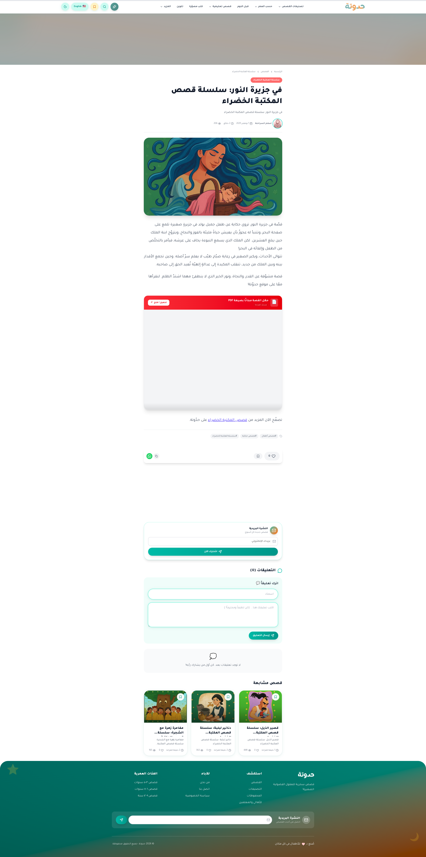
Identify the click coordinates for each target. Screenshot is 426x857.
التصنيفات (255, 789)
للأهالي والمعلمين (250, 802)
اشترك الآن (210, 551)
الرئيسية (278, 72)
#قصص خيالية (249, 436)
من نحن (205, 782)
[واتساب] (149, 456)
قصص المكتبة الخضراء (227, 420)
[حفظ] (258, 456)
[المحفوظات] (95, 7)
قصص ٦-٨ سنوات (146, 789)
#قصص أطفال (269, 436)
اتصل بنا (204, 789)
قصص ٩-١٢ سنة (147, 795)
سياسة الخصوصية (197, 795)
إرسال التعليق (261, 635)
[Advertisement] (213, 38)
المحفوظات (254, 795)
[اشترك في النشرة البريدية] (121, 820)
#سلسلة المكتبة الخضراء (225, 436)
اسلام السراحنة (263, 123)
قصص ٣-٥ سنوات (145, 782)
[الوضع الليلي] (65, 7)
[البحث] (104, 7)
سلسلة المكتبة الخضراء (243, 72)
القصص (265, 72)
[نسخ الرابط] (156, 456)
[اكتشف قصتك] (114, 7)
